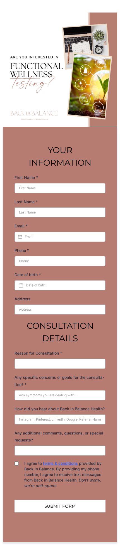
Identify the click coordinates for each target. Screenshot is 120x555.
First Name (26, 177)
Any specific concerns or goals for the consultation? (59, 381)
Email (21, 226)
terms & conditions (60, 463)
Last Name (26, 201)
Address (22, 298)
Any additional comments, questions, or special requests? (59, 436)
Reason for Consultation (38, 353)
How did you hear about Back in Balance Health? (60, 408)
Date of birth (28, 274)
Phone (22, 250)
